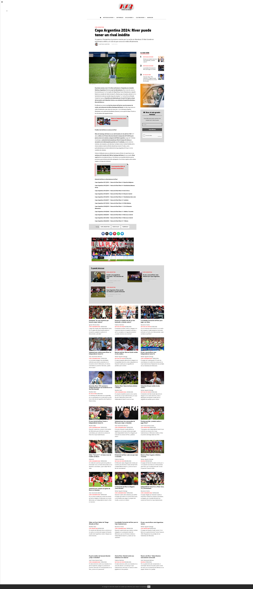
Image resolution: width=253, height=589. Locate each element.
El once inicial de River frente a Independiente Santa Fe (98, 422)
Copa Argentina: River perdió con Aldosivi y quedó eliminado (115, 290)
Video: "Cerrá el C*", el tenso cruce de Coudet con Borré (100, 455)
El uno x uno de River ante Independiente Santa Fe (148, 353)
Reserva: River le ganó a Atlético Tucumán (150, 455)
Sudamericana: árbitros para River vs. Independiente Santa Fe (100, 353)
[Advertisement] (4, 32)
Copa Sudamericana (95, 326)
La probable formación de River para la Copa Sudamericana (126, 523)
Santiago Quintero (104, 44)
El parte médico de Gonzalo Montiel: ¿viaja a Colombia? (99, 556)
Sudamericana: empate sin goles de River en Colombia (99, 489)
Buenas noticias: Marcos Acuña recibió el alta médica (126, 353)
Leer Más (101, 257)
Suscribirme (152, 129)
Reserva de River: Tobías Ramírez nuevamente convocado (151, 556)
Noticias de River (108, 17)
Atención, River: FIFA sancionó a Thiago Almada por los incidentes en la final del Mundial (100, 387)
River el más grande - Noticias (153, 113)
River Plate (116, 226)
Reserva (143, 461)
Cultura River (140, 17)
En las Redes (129, 17)
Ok (148, 586)
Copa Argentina (99, 27)
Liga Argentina (145, 427)
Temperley (125, 226)
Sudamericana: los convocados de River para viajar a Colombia (125, 422)
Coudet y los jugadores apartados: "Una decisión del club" (114, 276)
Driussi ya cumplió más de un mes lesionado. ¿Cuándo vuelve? (125, 321)
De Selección (92, 393)
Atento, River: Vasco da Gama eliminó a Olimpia (126, 386)
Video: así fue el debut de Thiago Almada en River (99, 523)
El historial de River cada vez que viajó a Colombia (126, 455)
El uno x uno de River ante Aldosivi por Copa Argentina (151, 275)
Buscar (151, 17)
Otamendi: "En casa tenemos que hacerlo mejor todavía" (99, 321)
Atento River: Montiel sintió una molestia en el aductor (124, 556)
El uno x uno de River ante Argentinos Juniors (152, 523)
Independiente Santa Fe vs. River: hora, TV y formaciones (152, 487)
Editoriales (119, 17)
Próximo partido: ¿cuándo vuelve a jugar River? (151, 422)
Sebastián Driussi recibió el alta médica (150, 386)
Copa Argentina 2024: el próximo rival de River (118, 167)
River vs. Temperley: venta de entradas (118, 119)
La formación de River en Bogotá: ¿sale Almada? (125, 487)
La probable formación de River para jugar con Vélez (151, 321)
